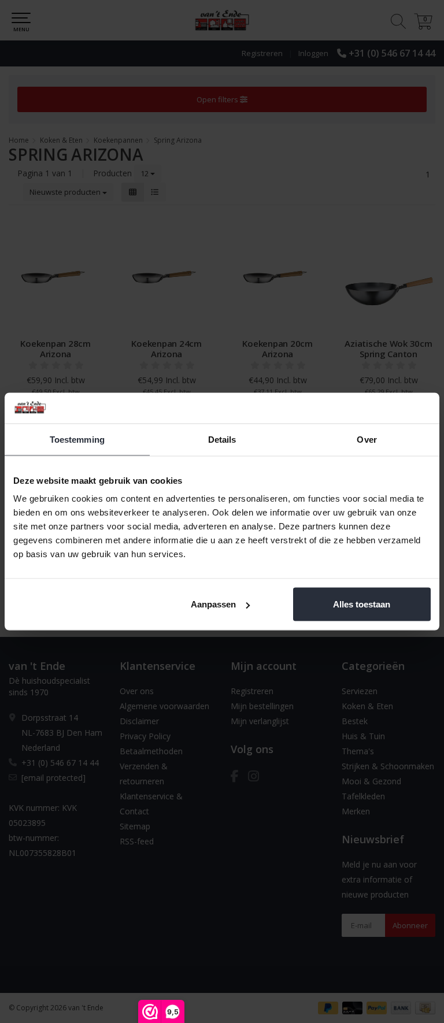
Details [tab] (222, 439)
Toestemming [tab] (77, 439)
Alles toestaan (361, 604)
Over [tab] (366, 439)
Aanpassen (213, 604)
